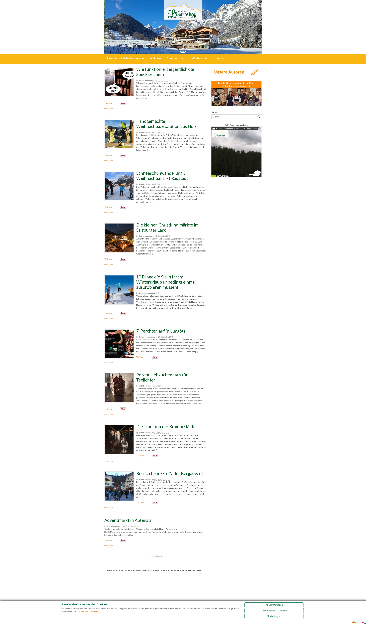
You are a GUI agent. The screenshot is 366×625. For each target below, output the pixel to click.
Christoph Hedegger (147, 293)
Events (219, 58)
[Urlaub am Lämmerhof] (183, 18)
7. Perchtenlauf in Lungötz (161, 330)
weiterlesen (108, 109)
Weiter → (158, 556)
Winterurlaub (200, 58)
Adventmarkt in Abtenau (127, 520)
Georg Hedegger (145, 80)
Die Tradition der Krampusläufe (166, 426)
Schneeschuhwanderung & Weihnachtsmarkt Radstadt (162, 175)
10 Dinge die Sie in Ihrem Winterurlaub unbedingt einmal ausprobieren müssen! (166, 282)
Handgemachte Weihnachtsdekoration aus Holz (166, 123)
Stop (258, 5)
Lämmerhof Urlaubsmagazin (125, 58)
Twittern (108, 103)
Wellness (155, 58)
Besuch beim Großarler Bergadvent (169, 473)
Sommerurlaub (176, 58)
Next (259, 28)
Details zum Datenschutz (89, 611)
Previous (106, 28)
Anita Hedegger (145, 132)
